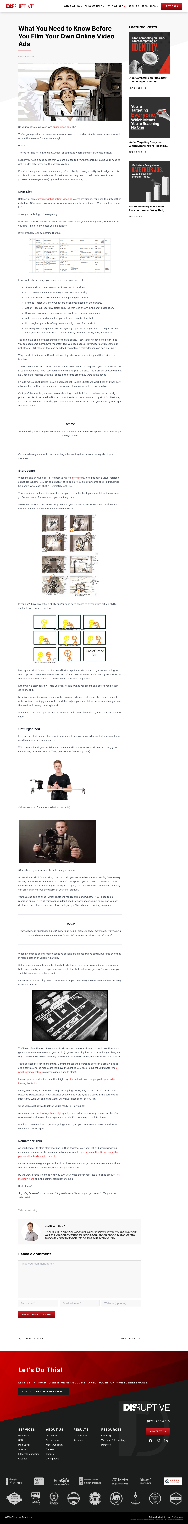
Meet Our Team (54, 1445)
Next (128, 1338)
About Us (54, 1429)
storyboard (78, 477)
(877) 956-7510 (158, 1421)
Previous (33, 1338)
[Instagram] (158, 1440)
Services (26, 1429)
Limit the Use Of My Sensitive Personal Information (169, 1519)
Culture (50, 1454)
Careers (50, 1449)
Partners (106, 1445)
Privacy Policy (155, 1517)
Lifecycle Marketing (29, 1454)
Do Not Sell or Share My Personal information (142, 1519)
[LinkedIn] (166, 1440)
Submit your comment (37, 1314)
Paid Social (24, 1445)
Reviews (78, 1440)
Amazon (22, 1449)
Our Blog (106, 1435)
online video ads (62, 127)
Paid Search (24, 1435)
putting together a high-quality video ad (58, 1113)
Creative (22, 1458)
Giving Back (52, 1458)
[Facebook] (150, 1440)
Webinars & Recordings (113, 1440)
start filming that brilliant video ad (53, 199)
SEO (20, 1440)
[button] (171, 6)
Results (134, 6)
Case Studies (80, 1435)
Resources (111, 1429)
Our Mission (52, 1440)
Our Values (51, 1435)
